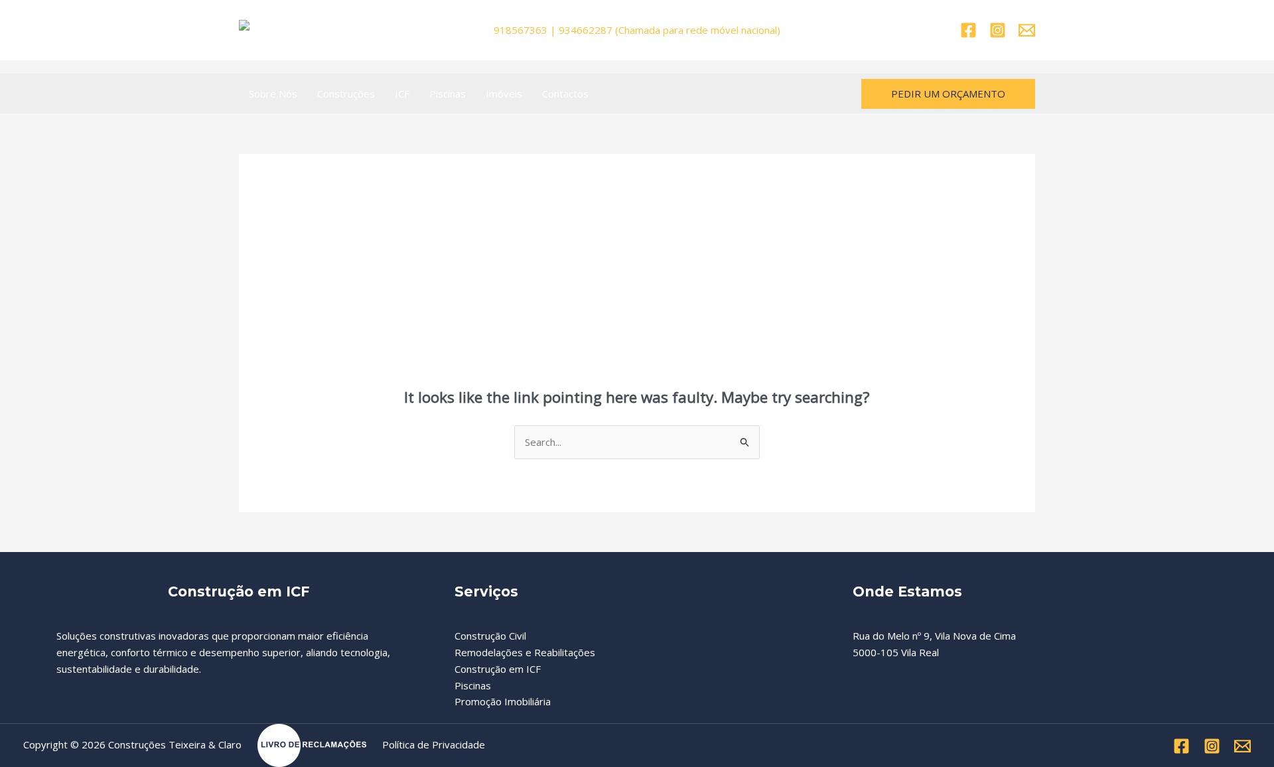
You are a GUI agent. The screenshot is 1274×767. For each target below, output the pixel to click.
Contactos (565, 93)
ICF (402, 93)
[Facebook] (968, 30)
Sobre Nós (273, 93)
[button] (948, 94)
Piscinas (447, 93)
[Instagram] (997, 30)
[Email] (1027, 30)
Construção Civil (490, 635)
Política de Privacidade (433, 744)
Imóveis (504, 93)
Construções (346, 93)
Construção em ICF (498, 668)
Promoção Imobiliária (503, 701)
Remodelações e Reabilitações (525, 652)
